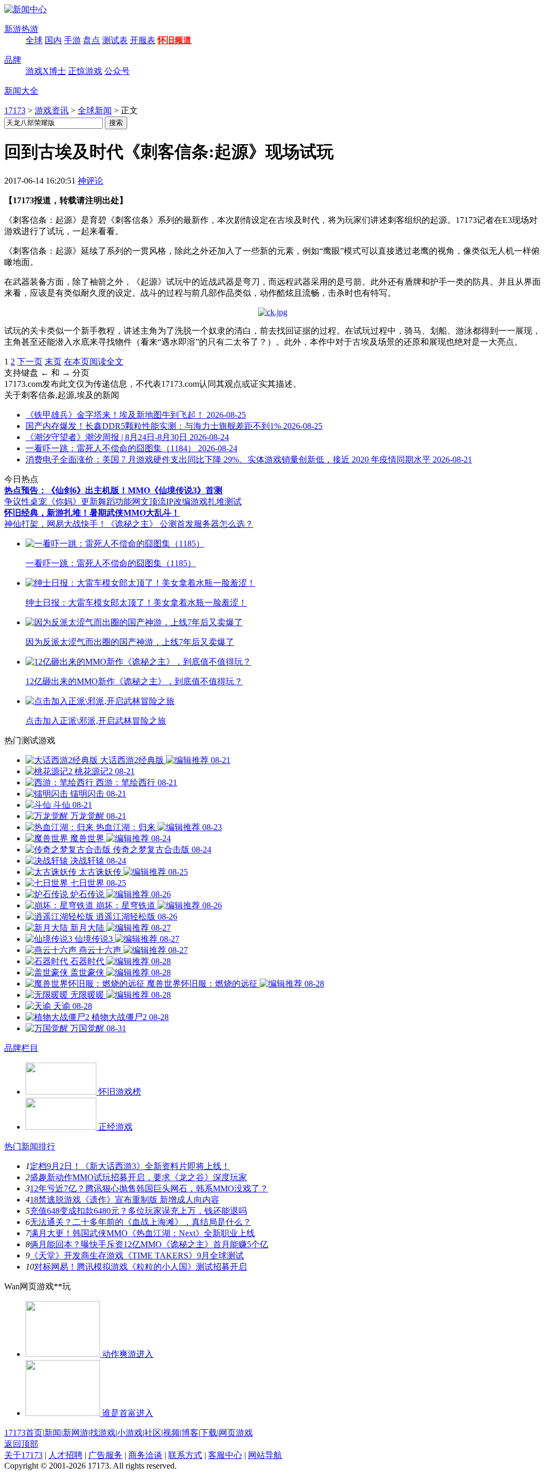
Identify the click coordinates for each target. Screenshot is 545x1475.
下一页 (30, 361)
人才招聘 (65, 1455)
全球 (34, 40)
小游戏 (130, 1432)
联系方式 (185, 1455)
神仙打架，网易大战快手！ (55, 523)
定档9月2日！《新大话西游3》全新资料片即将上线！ (130, 1166)
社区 (152, 1432)
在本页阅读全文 (93, 361)
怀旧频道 (175, 40)
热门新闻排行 (29, 1146)
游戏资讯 (52, 110)
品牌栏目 (21, 1048)
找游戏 (102, 1432)
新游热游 (21, 29)
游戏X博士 (46, 71)
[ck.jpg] (272, 312)
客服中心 (225, 1455)
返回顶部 (21, 1443)
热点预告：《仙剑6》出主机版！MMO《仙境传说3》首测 (113, 490)
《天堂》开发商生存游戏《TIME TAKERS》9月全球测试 (137, 1255)
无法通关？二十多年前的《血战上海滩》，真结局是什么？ (140, 1222)
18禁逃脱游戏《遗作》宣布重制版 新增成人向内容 (124, 1199)
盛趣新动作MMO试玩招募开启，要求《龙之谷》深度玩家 (138, 1177)
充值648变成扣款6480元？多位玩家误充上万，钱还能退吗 (138, 1210)
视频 (171, 1432)
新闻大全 (21, 90)
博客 (190, 1432)
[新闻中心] (25, 9)
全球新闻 (95, 110)
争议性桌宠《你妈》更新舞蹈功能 (68, 501)
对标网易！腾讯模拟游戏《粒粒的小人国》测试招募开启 (140, 1266)
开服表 (142, 40)
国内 (53, 40)
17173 (15, 110)
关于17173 (23, 1455)
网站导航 (265, 1455)
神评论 (90, 180)
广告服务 (105, 1455)
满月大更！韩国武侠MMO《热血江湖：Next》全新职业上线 (142, 1233)
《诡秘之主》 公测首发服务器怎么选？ (179, 523)
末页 (53, 361)
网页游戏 (236, 1432)
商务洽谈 (145, 1455)
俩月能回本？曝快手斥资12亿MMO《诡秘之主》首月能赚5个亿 (149, 1244)
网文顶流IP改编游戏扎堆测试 (187, 501)
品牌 (12, 59)
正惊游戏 (85, 71)
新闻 (52, 1432)
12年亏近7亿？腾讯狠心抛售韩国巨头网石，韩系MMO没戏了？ (149, 1188)
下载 (208, 1432)
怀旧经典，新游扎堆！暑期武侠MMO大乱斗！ (92, 512)
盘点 (91, 40)
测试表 (115, 40)
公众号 (117, 71)
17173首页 (23, 1432)
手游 (72, 40)
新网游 (75, 1432)
